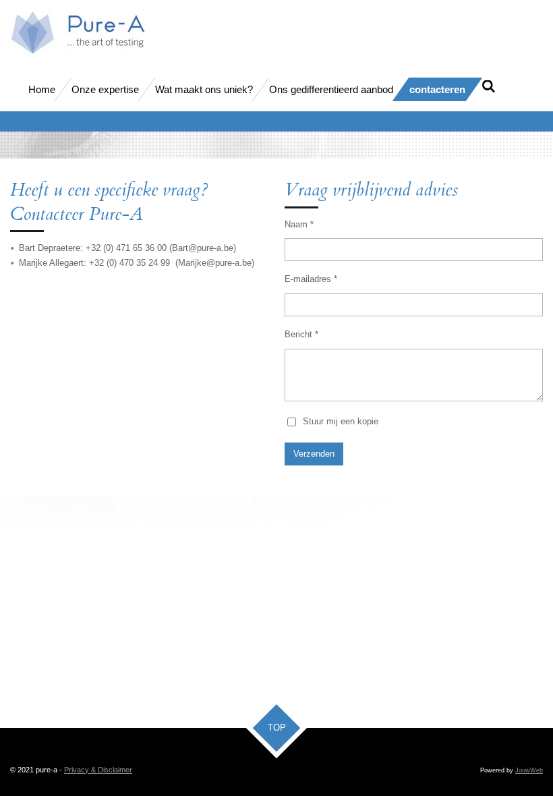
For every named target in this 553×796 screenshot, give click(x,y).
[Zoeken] (488, 87)
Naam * (299, 224)
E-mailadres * (311, 279)
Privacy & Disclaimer (98, 770)
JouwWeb (529, 770)
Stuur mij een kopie (340, 421)
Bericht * (301, 334)
